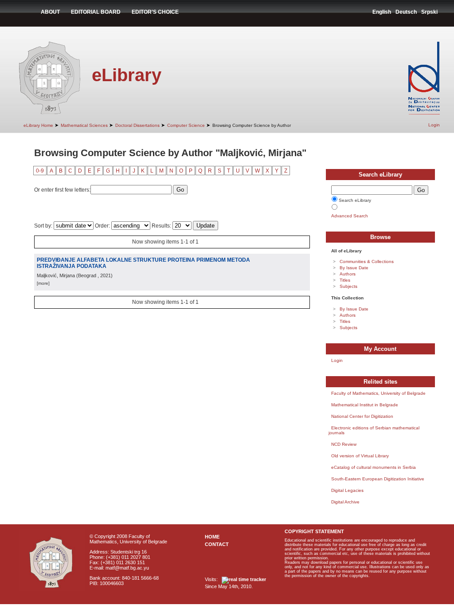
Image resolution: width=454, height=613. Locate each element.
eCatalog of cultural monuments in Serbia (373, 467)
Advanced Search (349, 215)
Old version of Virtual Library (360, 455)
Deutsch (406, 12)
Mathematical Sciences (84, 125)
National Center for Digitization (362, 416)
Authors (348, 273)
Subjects (348, 286)
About (50, 12)
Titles (345, 280)
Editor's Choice (155, 12)
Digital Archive (345, 501)
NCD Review (343, 444)
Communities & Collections (367, 261)
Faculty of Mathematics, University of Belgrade (378, 393)
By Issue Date (354, 267)
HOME (212, 536)
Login (434, 124)
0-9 (40, 171)
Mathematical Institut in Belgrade (364, 404)
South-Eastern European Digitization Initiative (377, 478)
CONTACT (217, 544)
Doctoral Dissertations (137, 125)
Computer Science (186, 125)
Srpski (429, 12)
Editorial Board (96, 12)
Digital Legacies (347, 490)
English (381, 12)
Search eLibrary (355, 200)
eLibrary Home (38, 125)
